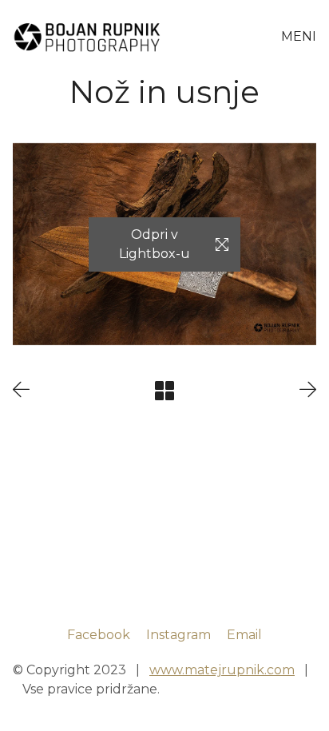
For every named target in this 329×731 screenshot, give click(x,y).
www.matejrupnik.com (222, 669)
